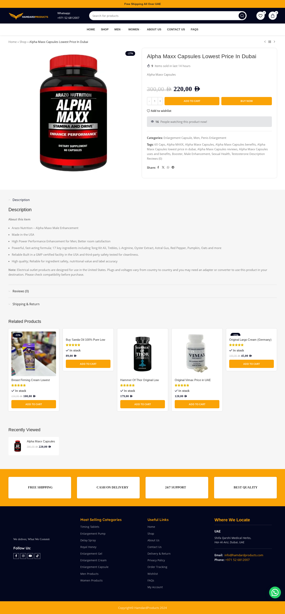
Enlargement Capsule (178, 138)
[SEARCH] (242, 15)
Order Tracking (157, 567)
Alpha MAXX (175, 144)
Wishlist (152, 574)
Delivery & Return (159, 553)
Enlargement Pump (93, 533)
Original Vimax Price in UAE (193, 380)
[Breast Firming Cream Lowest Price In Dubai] (33, 353)
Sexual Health (221, 154)
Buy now (247, 101)
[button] (33, 404)
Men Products (89, 574)
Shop (23, 42)
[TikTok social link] (37, 556)
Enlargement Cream (93, 560)
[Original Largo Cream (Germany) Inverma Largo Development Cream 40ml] (251, 333)
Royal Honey (88, 547)
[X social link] (163, 167)
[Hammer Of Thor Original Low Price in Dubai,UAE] (142, 353)
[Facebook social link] (158, 167)
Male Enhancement (197, 154)
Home (12, 42)
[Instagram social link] (23, 556)
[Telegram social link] (173, 167)
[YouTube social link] (30, 556)
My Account (155, 587)
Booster (177, 154)
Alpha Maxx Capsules (199, 144)
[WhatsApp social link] (168, 167)
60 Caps (159, 144)
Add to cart (192, 101)
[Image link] (39, 524)
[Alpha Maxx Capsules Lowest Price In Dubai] (17, 446)
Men (197, 138)
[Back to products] (269, 42)
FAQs (150, 580)
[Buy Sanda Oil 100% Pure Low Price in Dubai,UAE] (88, 333)
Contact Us (154, 547)
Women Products (91, 580)
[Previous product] (265, 42)
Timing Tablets (89, 527)
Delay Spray (88, 540)
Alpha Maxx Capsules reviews (217, 149)
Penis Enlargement (213, 138)
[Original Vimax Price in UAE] (197, 353)
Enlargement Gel (91, 553)
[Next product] (274, 42)
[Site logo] (29, 15)
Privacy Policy (156, 560)
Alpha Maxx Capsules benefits (235, 144)
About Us (153, 540)
